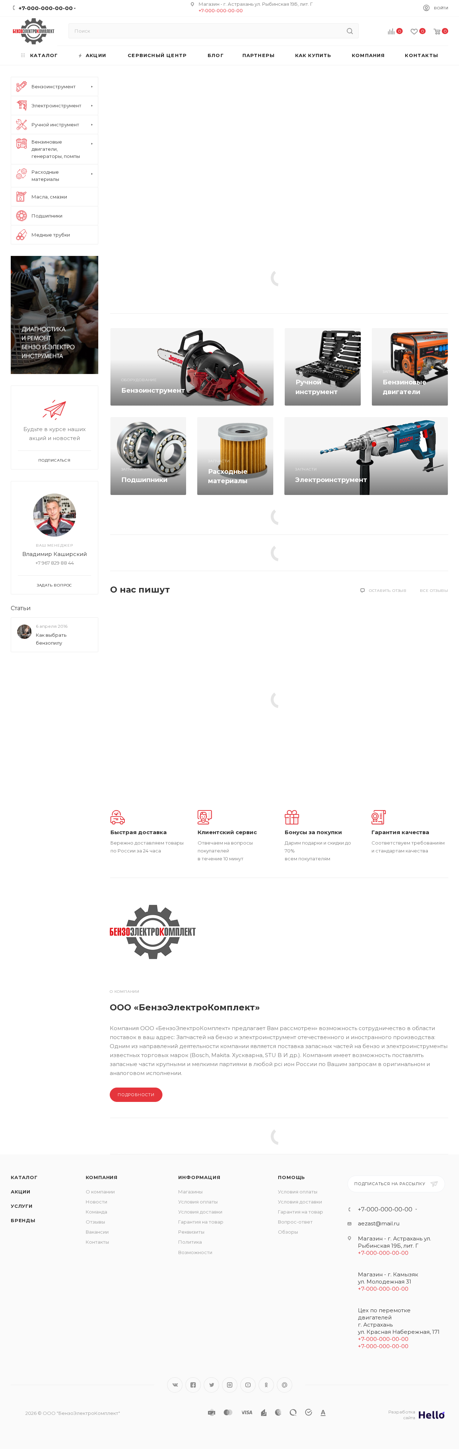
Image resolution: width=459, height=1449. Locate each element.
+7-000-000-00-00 (221, 10)
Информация (199, 1177)
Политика (190, 1242)
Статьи (21, 608)
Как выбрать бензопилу (51, 639)
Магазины (190, 1192)
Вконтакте (175, 1385)
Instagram (229, 1385)
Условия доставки (200, 1212)
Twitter (211, 1385)
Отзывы (95, 1222)
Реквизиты (191, 1232)
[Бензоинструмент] (192, 367)
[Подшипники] (148, 456)
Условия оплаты (198, 1202)
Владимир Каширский (54, 554)
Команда (96, 1212)
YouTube (248, 1385)
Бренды (23, 1220)
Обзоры (288, 1232)
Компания (102, 1177)
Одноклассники (266, 1385)
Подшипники (144, 480)
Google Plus (284, 1385)
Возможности (195, 1252)
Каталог (24, 1177)
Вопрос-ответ (295, 1222)
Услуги (22, 1206)
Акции (20, 1192)
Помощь (291, 1177)
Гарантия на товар (200, 1222)
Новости (96, 1202)
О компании (100, 1192)
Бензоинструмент (153, 390)
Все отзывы (434, 590)
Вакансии (97, 1232)
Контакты (97, 1242)
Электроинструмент (331, 480)
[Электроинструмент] (366, 456)
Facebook (193, 1385)
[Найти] (350, 30)
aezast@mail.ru (378, 1223)
